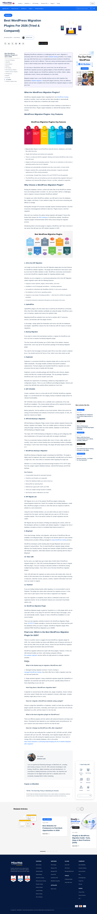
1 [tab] (43, 851)
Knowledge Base (82, 877)
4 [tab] (53, 851)
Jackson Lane (28, 37)
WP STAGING (30, 389)
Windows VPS (54, 868)
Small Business (47, 819)
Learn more (45, 833)
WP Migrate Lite (31, 497)
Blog (79, 874)
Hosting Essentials (39, 8)
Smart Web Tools (68, 882)
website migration (36, 80)
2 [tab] (47, 851)
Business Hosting (81, 453)
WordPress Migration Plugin (36, 606)
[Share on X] (12, 43)
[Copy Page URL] (5, 43)
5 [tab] (56, 851)
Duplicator (29, 357)
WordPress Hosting (40, 877)
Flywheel (30, 585)
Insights (30, 8)
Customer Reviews (82, 868)
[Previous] (78, 808)
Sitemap (80, 884)
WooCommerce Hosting (41, 880)
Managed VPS (54, 871)
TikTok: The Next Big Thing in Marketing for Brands (42, 791)
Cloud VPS (67, 864)
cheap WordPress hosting (58, 540)
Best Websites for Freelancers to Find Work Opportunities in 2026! (85, 416)
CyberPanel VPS (54, 877)
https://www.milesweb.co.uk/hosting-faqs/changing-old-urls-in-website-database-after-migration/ (47, 743)
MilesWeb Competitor (55, 880)
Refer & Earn (53, 888)
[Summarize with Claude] (19, 43)
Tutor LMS (30, 557)
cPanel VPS (53, 874)
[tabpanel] (42, 831)
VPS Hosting (53, 864)
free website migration (30, 655)
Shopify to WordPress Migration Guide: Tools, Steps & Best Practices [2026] (81, 839)
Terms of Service (82, 895)
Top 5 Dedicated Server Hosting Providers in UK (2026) (85, 449)
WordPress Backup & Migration (36, 451)
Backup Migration (32, 332)
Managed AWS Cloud (69, 871)
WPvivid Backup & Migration (35, 419)
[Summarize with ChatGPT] (16, 43)
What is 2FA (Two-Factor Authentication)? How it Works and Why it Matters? (85, 439)
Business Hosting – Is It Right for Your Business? (85, 459)
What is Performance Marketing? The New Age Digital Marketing (85, 427)
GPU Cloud (67, 868)
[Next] (81, 808)
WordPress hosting (62, 97)
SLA (79, 898)
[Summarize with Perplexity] (23, 43)
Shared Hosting (39, 871)
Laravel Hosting (39, 890)
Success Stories (82, 871)
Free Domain (38, 868)
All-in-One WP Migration (34, 263)
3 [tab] (50, 851)
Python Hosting (39, 893)
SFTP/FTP (31, 623)
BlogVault (29, 531)
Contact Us (81, 880)
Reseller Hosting (39, 884)
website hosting (53, 56)
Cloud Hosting (39, 874)
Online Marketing (81, 421)
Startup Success (14, 8)
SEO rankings (43, 217)
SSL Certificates (39, 896)
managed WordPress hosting (32, 672)
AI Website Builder (68, 879)
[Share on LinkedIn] (9, 43)
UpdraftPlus (30, 304)
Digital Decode (5, 8)
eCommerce (76, 827)
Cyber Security (81, 432)
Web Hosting (38, 864)
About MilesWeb (82, 864)
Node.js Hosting (39, 887)
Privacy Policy (81, 892)
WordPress (23, 8)
